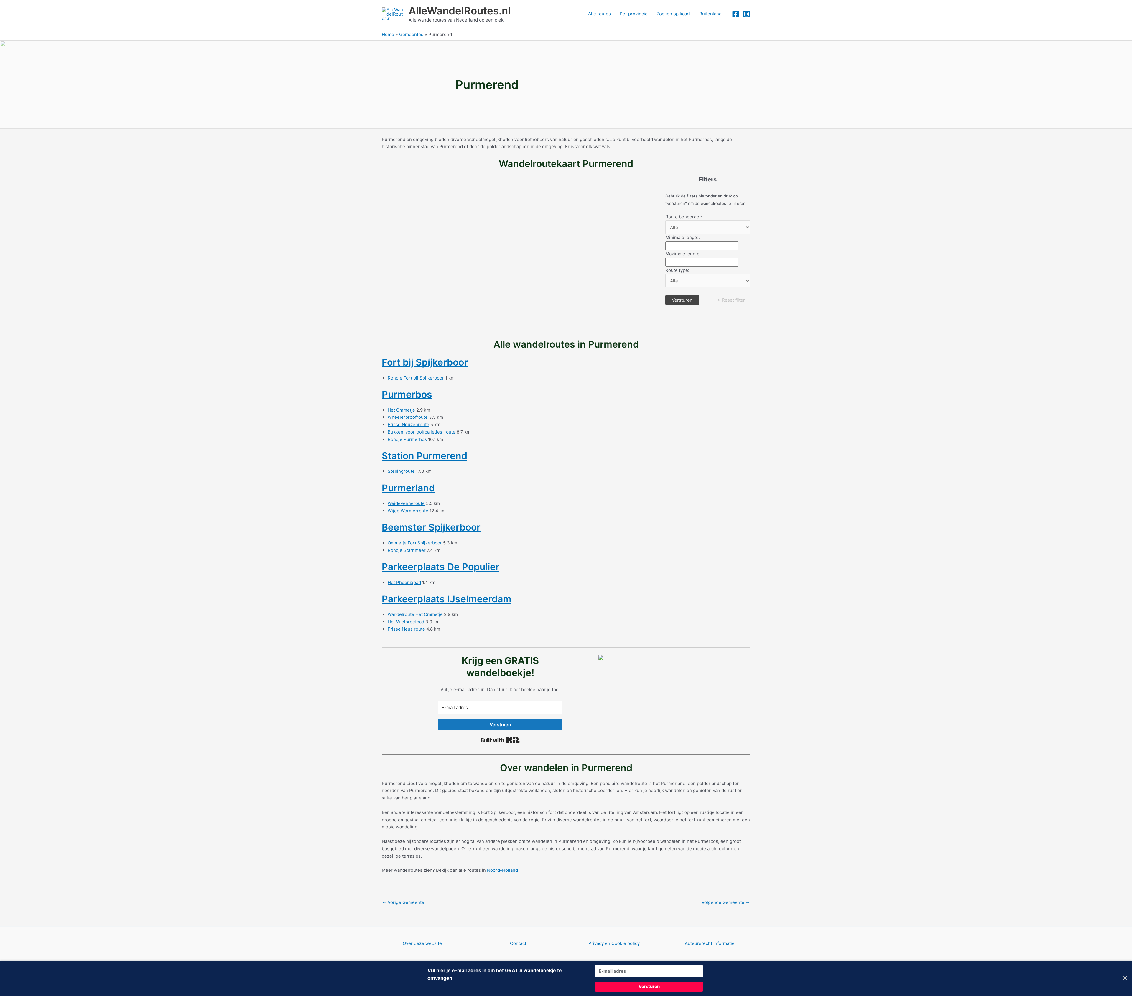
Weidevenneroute (406, 503)
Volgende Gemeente (726, 902)
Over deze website (422, 943)
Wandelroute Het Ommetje (415, 614)
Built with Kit (500, 740)
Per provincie (634, 14)
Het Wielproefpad (406, 621)
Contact (518, 943)
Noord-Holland (502, 870)
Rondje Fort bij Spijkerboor (416, 378)
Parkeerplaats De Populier (440, 567)
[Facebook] (735, 14)
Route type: (677, 270)
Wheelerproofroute (408, 417)
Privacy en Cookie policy (614, 943)
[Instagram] (746, 14)
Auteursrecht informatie (710, 943)
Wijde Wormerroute (408, 510)
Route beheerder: (683, 217)
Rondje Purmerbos (407, 439)
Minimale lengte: (682, 237)
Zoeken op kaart (673, 14)
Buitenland (710, 14)
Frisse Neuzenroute (408, 424)
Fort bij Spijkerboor (425, 362)
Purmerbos (407, 394)
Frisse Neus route (406, 629)
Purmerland (408, 488)
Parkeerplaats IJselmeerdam (446, 599)
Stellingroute (401, 471)
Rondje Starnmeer (407, 550)
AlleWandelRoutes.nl (460, 10)
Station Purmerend (424, 456)
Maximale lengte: (683, 253)
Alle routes (599, 14)
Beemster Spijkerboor (431, 527)
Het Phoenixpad (404, 582)
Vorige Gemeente (403, 902)
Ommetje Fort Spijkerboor (415, 543)
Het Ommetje (401, 410)
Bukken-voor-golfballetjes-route (421, 432)
